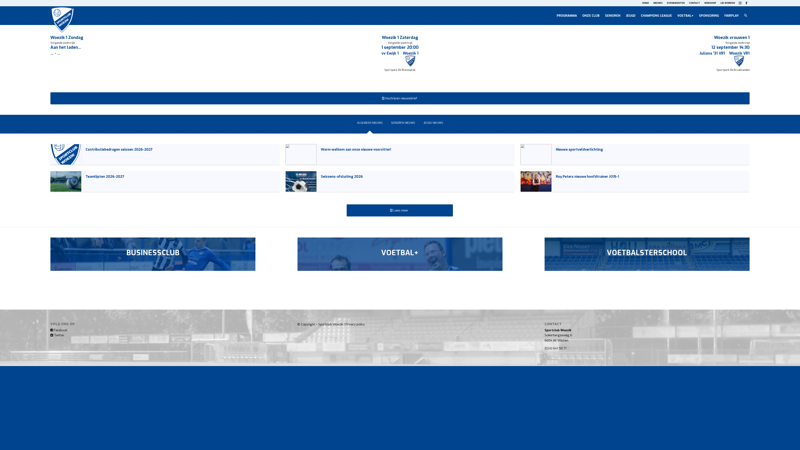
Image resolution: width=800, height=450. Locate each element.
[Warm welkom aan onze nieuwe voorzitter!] (301, 154)
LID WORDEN (727, 3)
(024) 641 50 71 (555, 348)
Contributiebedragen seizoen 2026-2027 (119, 149)
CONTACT (694, 3)
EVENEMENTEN (676, 3)
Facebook (60, 330)
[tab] (370, 125)
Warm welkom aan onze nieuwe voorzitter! (356, 149)
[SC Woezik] (62, 15)
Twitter (58, 335)
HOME (645, 3)
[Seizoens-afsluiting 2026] (301, 181)
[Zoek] (745, 15)
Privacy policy (355, 324)
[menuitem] (645, 3)
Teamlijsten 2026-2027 (105, 176)
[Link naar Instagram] (740, 3)
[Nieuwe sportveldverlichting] (536, 154)
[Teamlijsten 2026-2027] (65, 181)
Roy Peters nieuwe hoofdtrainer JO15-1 (587, 176)
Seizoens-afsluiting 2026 (342, 176)
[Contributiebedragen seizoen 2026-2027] (65, 154)
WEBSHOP (710, 3)
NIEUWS (657, 3)
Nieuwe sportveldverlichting (579, 149)
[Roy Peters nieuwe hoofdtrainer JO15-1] (536, 181)
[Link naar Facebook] (746, 3)
